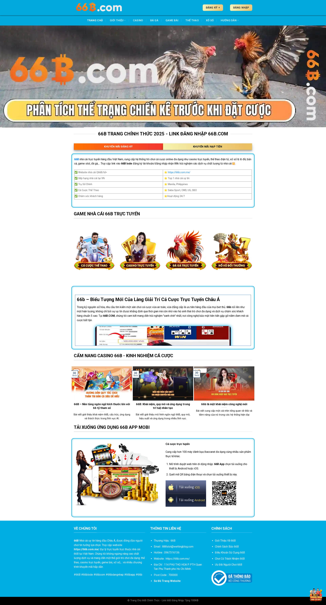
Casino (138, 20)
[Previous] (73, 395)
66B (78, 574)
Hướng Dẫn (229, 20)
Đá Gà (154, 20)
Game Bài (172, 20)
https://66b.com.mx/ (179, 172)
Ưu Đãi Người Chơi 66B (228, 564)
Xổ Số (210, 20)
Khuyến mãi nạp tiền (207, 146)
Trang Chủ (95, 20)
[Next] (252, 395)
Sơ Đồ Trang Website (167, 581)
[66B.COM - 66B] (99, 7)
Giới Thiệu (116, 20)
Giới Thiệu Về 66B (225, 540)
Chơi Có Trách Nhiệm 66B (230, 558)
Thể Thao (192, 20)
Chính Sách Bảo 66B (227, 546)
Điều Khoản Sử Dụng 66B (230, 552)
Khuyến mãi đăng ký (118, 146)
